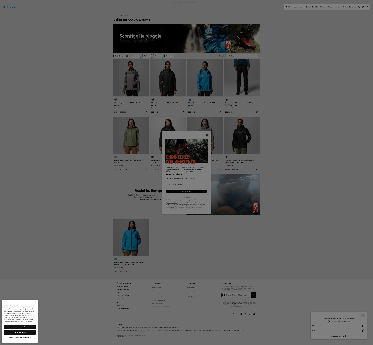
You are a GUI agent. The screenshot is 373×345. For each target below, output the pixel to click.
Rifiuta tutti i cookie (20, 332)
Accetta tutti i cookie (19, 327)
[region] (20, 321)
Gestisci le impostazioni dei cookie (20, 337)
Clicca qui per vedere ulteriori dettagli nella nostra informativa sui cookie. (18, 321)
